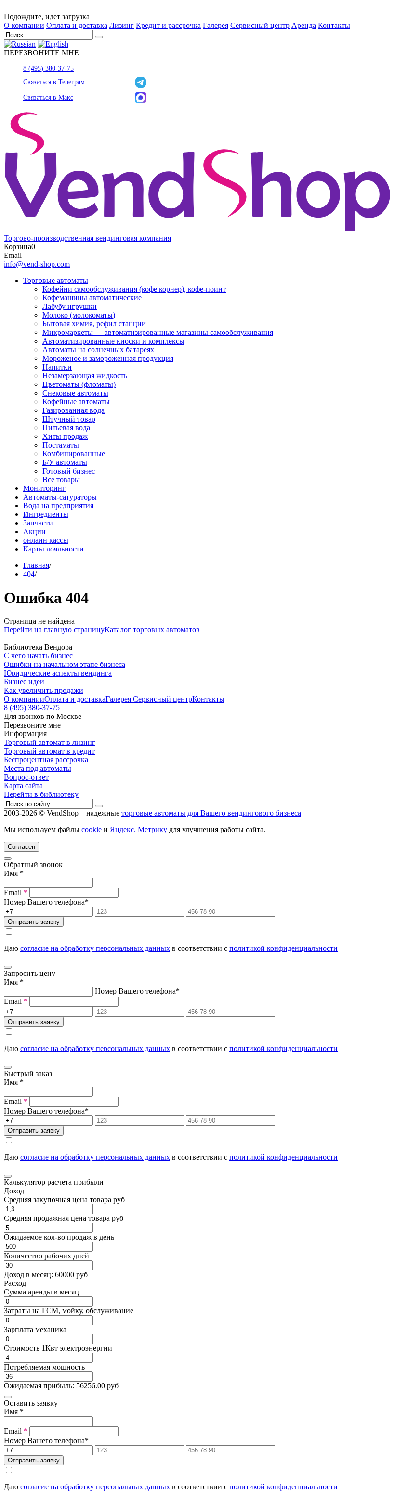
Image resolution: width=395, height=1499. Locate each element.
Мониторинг (44, 488)
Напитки (57, 367)
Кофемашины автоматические (92, 298)
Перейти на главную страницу (54, 630)
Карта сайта (23, 786)
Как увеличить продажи (43, 690)
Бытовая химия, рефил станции (94, 324)
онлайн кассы (45, 540)
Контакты (334, 25)
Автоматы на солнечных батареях (98, 350)
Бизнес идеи (24, 682)
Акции (34, 531)
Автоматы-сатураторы (60, 497)
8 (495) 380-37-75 (48, 68)
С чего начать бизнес (38, 656)
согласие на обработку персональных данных (95, 948)
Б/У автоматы (64, 462)
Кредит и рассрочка (168, 25)
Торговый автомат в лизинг (49, 742)
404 (29, 574)
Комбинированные (73, 453)
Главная (36, 565)
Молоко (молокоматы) (78, 315)
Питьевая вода (66, 427)
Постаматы (60, 445)
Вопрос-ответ (26, 777)
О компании (24, 25)
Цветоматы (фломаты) (79, 384)
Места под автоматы (37, 768)
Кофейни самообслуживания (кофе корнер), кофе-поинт (134, 289)
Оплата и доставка (76, 25)
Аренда (303, 25)
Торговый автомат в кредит (49, 751)
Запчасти (38, 523)
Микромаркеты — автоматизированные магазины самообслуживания (157, 332)
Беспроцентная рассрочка (46, 760)
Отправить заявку (34, 921)
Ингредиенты (45, 514)
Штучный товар (68, 419)
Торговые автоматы (55, 280)
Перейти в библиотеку (41, 794)
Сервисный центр (260, 25)
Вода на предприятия (58, 505)
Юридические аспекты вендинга (58, 673)
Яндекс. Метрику (138, 829)
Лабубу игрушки (69, 306)
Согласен (21, 846)
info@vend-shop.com (37, 264)
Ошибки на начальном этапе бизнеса (64, 664)
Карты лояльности (53, 549)
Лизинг (121, 25)
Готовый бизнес (68, 471)
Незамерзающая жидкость (84, 376)
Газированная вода (73, 410)
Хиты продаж (65, 436)
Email (15, 892)
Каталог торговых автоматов (152, 630)
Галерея (215, 25)
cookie (91, 829)
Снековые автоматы (75, 393)
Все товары (61, 479)
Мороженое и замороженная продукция (107, 358)
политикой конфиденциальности (283, 948)
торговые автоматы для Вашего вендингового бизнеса (211, 813)
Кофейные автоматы (76, 401)
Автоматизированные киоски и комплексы (113, 341)
